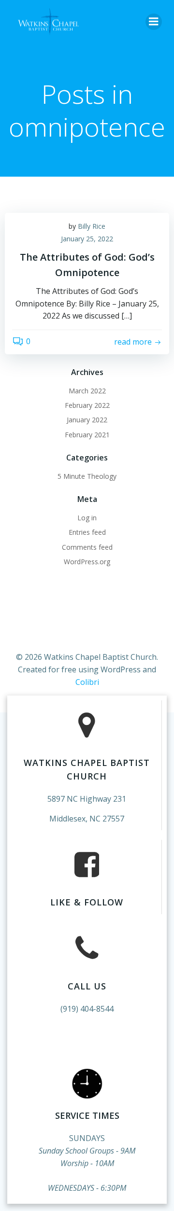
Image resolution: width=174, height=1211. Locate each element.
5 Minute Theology (87, 476)
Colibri (87, 682)
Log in (87, 517)
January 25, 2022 (87, 238)
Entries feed (87, 532)
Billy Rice (91, 226)
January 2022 (87, 419)
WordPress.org (87, 561)
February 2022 (87, 405)
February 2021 (87, 434)
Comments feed (87, 547)
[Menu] (153, 22)
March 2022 (87, 390)
